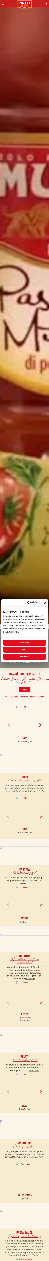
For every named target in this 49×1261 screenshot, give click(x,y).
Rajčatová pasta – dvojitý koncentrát (24, 1019)
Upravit (23, 649)
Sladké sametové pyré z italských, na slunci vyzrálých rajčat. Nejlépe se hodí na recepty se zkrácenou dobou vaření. (24, 881)
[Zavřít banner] (45, 603)
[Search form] (40, 3)
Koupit (24, 689)
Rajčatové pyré (24, 922)
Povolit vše (24, 642)
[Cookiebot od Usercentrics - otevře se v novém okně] (29, 603)
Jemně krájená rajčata (24, 742)
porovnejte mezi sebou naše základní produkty (24, 697)
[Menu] (8, 3)
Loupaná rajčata (24, 1109)
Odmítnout (24, 656)
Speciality (24, 1199)
